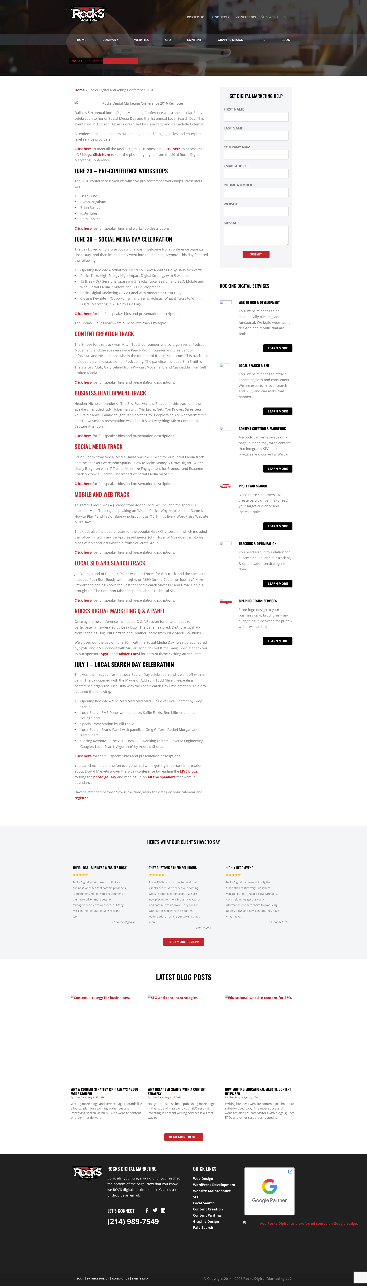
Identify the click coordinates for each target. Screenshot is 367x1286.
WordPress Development (214, 1184)
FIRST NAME (234, 109)
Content (194, 40)
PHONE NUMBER (238, 185)
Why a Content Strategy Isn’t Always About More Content (104, 1091)
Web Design (203, 1178)
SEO (168, 40)
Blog (286, 40)
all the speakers (161, 777)
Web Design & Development (259, 302)
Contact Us (120, 1278)
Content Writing (207, 1215)
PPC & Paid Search (253, 485)
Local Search (204, 1203)
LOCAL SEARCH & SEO (254, 365)
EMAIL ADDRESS (237, 166)
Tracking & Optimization (257, 543)
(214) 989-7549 (133, 1221)
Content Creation (208, 1209)
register (81, 798)
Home (81, 40)
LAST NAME (233, 128)
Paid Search (203, 1227)
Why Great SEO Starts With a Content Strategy (177, 1091)
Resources (220, 17)
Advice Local (129, 654)
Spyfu (106, 654)
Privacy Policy (98, 1278)
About (79, 1278)
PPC (262, 40)
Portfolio (196, 17)
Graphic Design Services (258, 600)
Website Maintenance (212, 1190)
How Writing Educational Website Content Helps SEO (258, 1091)
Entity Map (140, 1278)
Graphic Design (231, 40)
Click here (83, 148)
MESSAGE (231, 222)
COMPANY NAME (238, 147)
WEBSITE (231, 204)
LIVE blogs (188, 771)
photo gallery (104, 777)
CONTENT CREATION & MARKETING (262, 428)
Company (110, 40)
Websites (141, 40)
